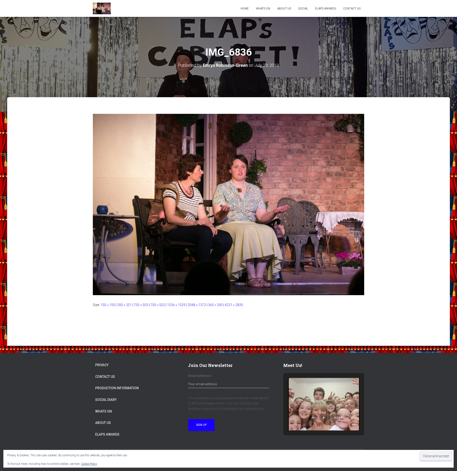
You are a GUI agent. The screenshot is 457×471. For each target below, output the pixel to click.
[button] (312, 417)
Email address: (200, 376)
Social (303, 8)
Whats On (263, 8)
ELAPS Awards (325, 8)
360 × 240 (215, 305)
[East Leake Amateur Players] (101, 8)
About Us (284, 8)
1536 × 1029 (176, 305)
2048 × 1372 (197, 305)
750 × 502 (157, 305)
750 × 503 (141, 305)
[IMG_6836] (228, 204)
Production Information (117, 388)
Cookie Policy (89, 464)
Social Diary (106, 400)
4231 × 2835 (234, 305)
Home (245, 8)
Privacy (102, 365)
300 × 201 (124, 305)
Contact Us (352, 8)
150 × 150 (107, 305)
